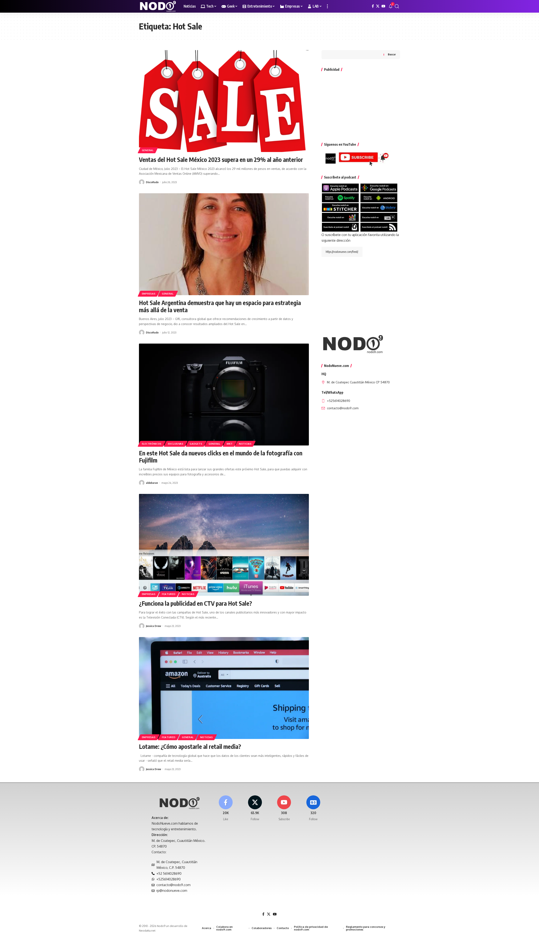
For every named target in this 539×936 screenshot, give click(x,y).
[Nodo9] (158, 6)
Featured (169, 594)
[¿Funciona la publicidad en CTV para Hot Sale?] (224, 545)
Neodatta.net (147, 930)
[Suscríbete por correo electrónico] (340, 227)
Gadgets (196, 443)
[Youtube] (284, 808)
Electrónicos (151, 443)
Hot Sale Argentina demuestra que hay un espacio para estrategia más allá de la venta (220, 306)
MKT (229, 443)
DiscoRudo (152, 182)
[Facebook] (373, 6)
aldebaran (152, 482)
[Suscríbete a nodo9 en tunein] (379, 217)
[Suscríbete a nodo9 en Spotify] (340, 197)
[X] (377, 6)
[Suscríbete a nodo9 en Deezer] (340, 217)
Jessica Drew (153, 626)
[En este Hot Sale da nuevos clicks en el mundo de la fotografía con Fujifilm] (224, 394)
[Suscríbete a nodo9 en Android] (379, 197)
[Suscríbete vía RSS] (379, 227)
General (148, 150)
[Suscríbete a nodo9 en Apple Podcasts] (340, 188)
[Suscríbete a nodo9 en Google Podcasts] (379, 188)
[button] (327, 6)
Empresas (149, 293)
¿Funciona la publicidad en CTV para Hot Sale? (196, 603)
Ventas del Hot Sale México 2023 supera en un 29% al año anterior (221, 159)
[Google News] (313, 808)
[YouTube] (383, 6)
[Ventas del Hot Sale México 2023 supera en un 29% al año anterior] (224, 101)
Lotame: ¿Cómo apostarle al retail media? (190, 746)
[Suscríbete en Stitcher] (340, 207)
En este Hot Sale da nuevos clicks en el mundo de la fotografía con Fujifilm (220, 456)
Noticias (245, 443)
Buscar (392, 54)
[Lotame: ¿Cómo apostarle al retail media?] (224, 688)
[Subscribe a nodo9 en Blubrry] (379, 207)
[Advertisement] (361, 104)
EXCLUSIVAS (175, 443)
